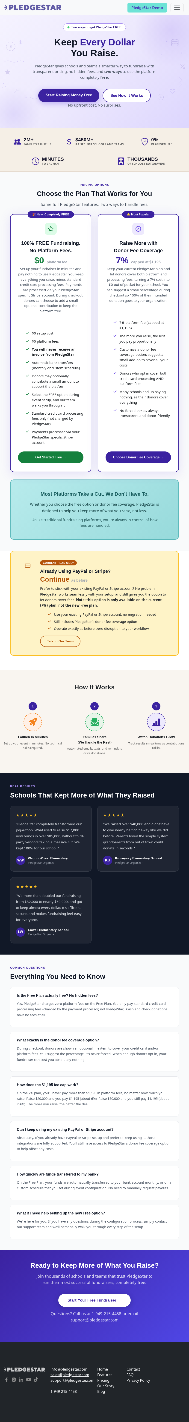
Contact (133, 1369)
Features (104, 1374)
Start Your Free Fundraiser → (94, 1300)
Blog (101, 1391)
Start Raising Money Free (69, 95)
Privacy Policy (138, 1380)
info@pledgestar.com (68, 1369)
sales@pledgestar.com (69, 1374)
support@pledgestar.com (71, 1380)
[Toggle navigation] (177, 7)
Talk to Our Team (60, 641)
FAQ (130, 1374)
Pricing (103, 1380)
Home (102, 1369)
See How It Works (126, 95)
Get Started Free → (50, 457)
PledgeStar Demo (147, 7)
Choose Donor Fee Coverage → (138, 457)
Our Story (105, 1385)
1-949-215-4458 (63, 1391)
